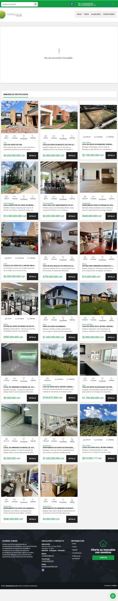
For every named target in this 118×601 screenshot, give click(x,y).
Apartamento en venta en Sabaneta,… (19, 508)
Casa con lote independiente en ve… (58, 205)
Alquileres (96, 14)
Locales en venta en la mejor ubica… (19, 266)
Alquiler (75, 550)
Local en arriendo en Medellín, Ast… (19, 387)
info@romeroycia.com (50, 566)
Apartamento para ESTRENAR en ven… (98, 205)
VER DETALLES (19, 117)
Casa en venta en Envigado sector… (97, 387)
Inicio (79, 14)
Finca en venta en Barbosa (54, 326)
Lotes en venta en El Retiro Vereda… (98, 447)
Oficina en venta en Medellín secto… (19, 326)
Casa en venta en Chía (12, 145)
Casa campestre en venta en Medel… (19, 205)
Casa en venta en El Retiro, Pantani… (98, 326)
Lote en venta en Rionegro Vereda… (97, 144)
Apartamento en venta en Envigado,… (59, 447)
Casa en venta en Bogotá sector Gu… (59, 145)
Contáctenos (109, 14)
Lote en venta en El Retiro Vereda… (58, 387)
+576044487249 (87, 3)
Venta (86, 14)
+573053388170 (87, 5)
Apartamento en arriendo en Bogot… (59, 508)
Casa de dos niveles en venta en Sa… (59, 266)
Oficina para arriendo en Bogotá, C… (98, 266)
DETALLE (32, 156)
